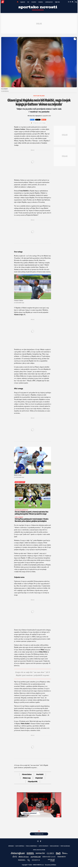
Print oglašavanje (65, 846)
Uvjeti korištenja (19, 846)
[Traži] (76, 2)
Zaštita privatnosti (43, 846)
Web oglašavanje (54, 846)
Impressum (11, 846)
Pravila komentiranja (31, 846)
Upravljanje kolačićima (39, 849)
